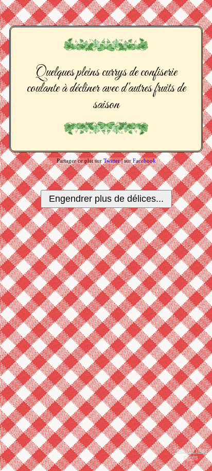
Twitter (111, 161)
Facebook (144, 161)
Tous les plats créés (190, 453)
